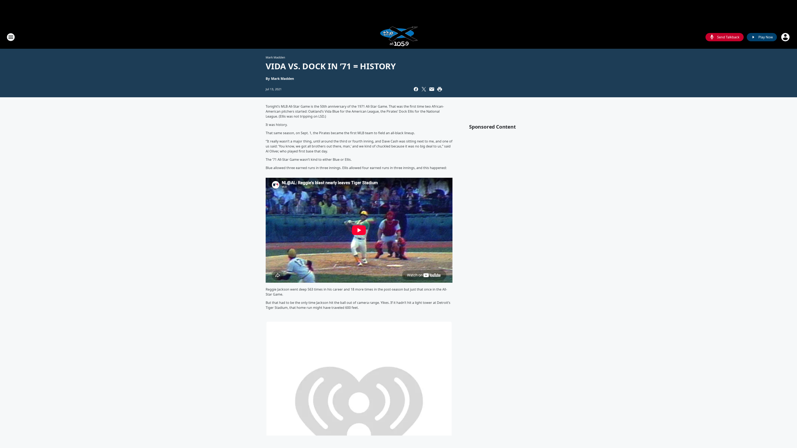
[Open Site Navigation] (11, 37)
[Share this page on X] (424, 89)
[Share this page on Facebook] (416, 89)
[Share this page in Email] (432, 89)
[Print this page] (440, 89)
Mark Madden (275, 57)
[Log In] (785, 37)
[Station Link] (398, 37)
